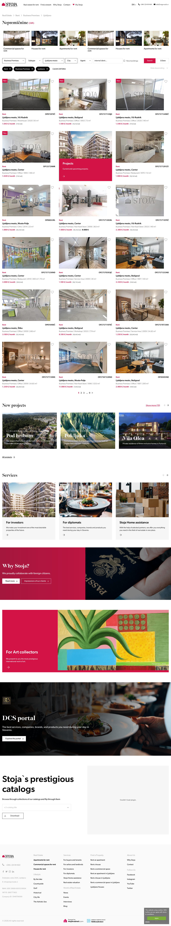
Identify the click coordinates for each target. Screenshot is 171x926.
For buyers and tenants (72, 860)
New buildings (132, 61)
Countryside (38, 884)
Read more (10, 581)
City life (37, 897)
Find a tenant (46, 5)
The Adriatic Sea (40, 902)
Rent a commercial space (100, 869)
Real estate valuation (71, 883)
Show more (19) (153, 405)
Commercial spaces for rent (45, 865)
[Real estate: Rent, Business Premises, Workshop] (83, 320)
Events (66, 897)
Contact (66, 5)
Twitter (130, 888)
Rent (18, 16)
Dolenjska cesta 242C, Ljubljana (14, 878)
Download (14, 816)
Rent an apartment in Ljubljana (102, 874)
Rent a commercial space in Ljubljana (105, 883)
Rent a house (96, 865)
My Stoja (79, 5)
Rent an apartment (98, 860)
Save (164, 61)
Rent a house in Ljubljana (100, 878)
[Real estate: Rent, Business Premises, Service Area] (83, 268)
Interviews (67, 902)
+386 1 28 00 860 (146, 4)
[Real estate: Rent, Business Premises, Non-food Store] (83, 216)
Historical (37, 893)
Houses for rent (40, 869)
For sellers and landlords (73, 865)
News (65, 893)
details (147, 922)
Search (149, 61)
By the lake (38, 879)
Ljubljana (47, 16)
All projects (31, 405)
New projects (14, 405)
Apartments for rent (41, 860)
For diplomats (69, 874)
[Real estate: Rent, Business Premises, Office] (83, 110)
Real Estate (7, 16)
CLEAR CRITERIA (59, 69)
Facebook (131, 875)
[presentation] (165, 405)
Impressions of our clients (35, 581)
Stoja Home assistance (72, 878)
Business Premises (31, 16)
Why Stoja (57, 5)
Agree (156, 918)
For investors (68, 869)
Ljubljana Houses (97, 887)
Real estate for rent (31, 5)
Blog (65, 906)
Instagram (131, 879)
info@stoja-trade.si (162, 4)
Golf (35, 888)
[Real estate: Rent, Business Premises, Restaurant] (140, 162)
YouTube (130, 884)
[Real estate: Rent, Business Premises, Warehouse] (26, 110)
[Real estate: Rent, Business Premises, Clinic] (26, 216)
